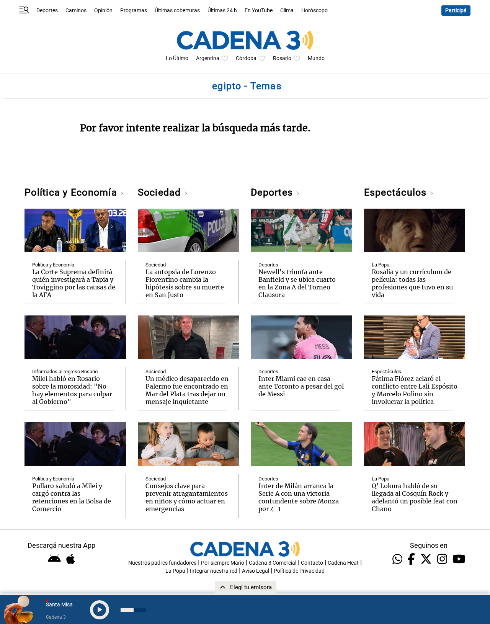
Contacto (312, 563)
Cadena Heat (343, 563)
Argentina (207, 58)
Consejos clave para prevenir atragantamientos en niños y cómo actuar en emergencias (186, 497)
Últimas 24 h (222, 10)
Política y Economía (72, 192)
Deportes (47, 10)
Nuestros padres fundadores (162, 563)
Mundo (316, 58)
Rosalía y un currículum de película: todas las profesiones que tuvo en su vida (412, 283)
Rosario (282, 58)
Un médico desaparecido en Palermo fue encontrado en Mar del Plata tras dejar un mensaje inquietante (187, 390)
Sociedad (161, 192)
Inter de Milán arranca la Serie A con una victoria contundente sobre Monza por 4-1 (298, 497)
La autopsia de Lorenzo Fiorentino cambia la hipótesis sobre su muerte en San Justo (184, 283)
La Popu (380, 265)
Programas (133, 10)
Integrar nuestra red (213, 571)
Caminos (76, 10)
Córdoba (246, 58)
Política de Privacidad (299, 571)
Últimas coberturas (177, 10)
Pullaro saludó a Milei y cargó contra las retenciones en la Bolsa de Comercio (71, 497)
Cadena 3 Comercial (272, 563)
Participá (456, 10)
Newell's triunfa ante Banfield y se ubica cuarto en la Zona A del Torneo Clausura (297, 283)
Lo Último (177, 58)
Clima (287, 10)
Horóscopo (314, 10)
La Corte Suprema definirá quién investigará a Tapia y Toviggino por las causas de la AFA (73, 283)
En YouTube (259, 10)
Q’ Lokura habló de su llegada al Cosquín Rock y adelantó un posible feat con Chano (414, 497)
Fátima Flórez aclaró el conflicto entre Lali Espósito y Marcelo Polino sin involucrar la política (414, 390)
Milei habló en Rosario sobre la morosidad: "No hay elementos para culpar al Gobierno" (72, 390)
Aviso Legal (255, 571)
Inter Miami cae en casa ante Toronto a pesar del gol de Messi (301, 386)
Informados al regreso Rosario (65, 371)
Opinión (103, 10)
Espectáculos (397, 192)
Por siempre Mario (222, 563)
